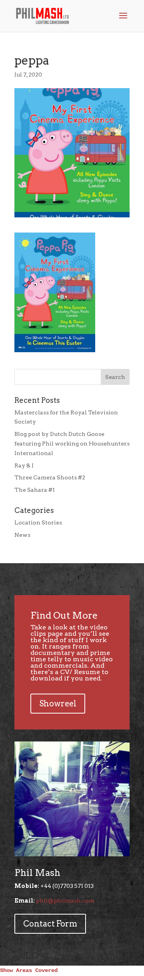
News (22, 535)
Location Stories (38, 522)
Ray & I (24, 465)
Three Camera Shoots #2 (49, 477)
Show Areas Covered (29, 970)
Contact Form (50, 924)
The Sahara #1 (34, 490)
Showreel (57, 703)
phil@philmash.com (65, 900)
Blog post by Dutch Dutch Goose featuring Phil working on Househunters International (72, 443)
